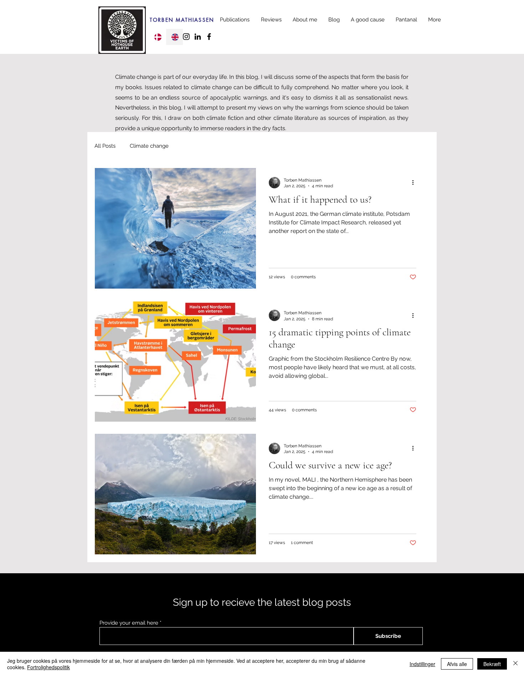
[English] (174, 37)
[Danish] (157, 37)
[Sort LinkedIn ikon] (197, 36)
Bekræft (492, 663)
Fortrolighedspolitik (48, 667)
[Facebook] (209, 36)
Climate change (149, 146)
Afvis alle (457, 663)
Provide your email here (128, 623)
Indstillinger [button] (422, 663)
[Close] (515, 663)
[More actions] (415, 182)
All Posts (104, 146)
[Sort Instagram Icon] (186, 36)
